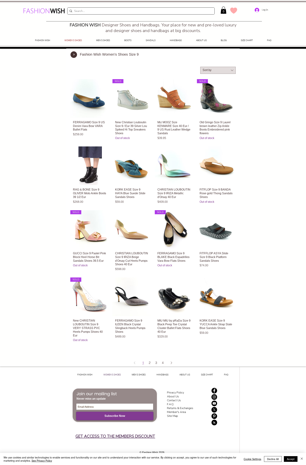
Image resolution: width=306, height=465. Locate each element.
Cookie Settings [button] (252, 459)
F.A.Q (170, 404)
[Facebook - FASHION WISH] (214, 390)
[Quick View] (89, 98)
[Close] (302, 459)
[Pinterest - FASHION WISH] (214, 416)
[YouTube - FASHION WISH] (214, 403)
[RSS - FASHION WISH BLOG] (214, 422)
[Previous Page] (134, 363)
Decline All (273, 459)
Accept (290, 459)
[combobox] (218, 70)
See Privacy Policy (42, 460)
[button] (223, 10)
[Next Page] (171, 363)
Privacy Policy (176, 393)
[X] (214, 410)
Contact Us (174, 400)
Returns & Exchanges (180, 408)
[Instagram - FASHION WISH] (214, 397)
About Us (173, 396)
